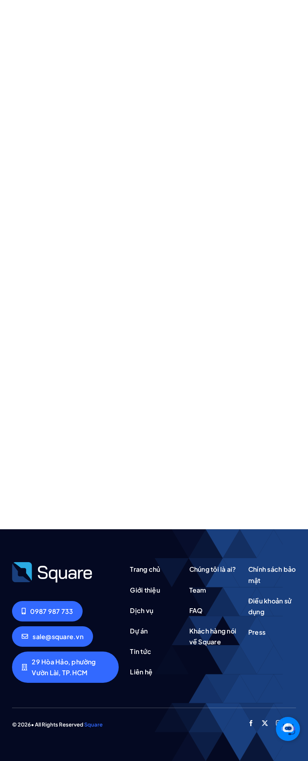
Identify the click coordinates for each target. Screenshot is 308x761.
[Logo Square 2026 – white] (52, 564)
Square (93, 724)
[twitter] (265, 723)
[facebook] (251, 723)
